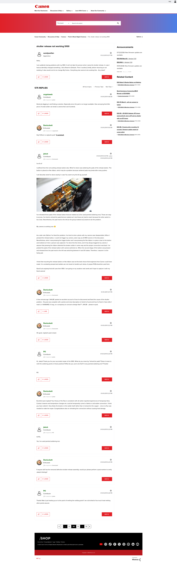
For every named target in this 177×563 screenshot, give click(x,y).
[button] (114, 267)
